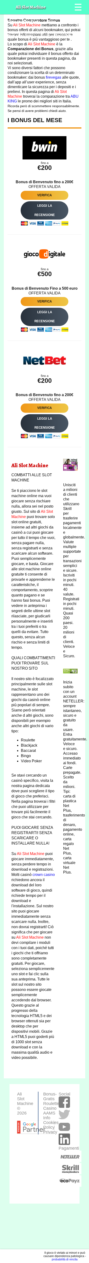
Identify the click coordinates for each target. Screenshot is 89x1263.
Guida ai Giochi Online (57, 35)
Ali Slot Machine (41, 44)
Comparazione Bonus (24, 21)
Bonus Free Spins (20, 35)
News (52, 21)
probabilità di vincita (65, 1259)
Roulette (51, 1103)
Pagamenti (66, 1152)
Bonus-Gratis (50, 1096)
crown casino (44, 875)
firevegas (53, 77)
